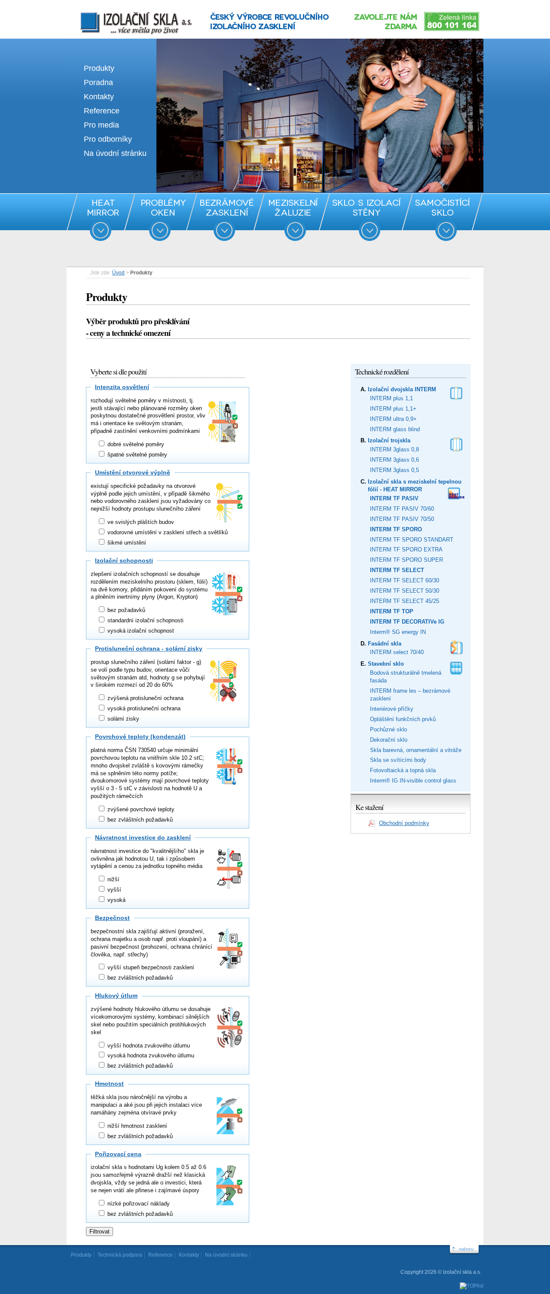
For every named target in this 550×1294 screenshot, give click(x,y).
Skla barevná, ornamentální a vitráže (415, 750)
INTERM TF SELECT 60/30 (404, 580)
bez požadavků (125, 610)
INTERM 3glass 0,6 (394, 460)
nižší (112, 879)
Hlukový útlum (116, 995)
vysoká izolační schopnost (140, 630)
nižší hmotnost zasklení (136, 1126)
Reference (101, 111)
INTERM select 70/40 (397, 652)
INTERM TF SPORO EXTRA (406, 549)
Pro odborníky (108, 139)
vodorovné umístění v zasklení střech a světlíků (167, 532)
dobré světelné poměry (135, 444)
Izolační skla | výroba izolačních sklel (124, 12)
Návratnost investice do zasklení (143, 837)
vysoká (115, 900)
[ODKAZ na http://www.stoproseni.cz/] (275, 190)
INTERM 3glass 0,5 (394, 470)
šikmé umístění (126, 542)
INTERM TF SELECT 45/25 (404, 601)
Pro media (101, 125)
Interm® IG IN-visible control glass (413, 780)
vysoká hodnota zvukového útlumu (150, 1055)
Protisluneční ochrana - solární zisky (148, 648)
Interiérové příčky (391, 709)
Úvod (118, 272)
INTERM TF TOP (391, 611)
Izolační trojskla (389, 440)
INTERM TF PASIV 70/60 (402, 508)
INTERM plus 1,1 (391, 398)
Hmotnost (109, 1083)
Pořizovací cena (118, 1154)
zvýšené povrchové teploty (140, 809)
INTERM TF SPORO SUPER (406, 560)
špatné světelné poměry (136, 454)
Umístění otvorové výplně (132, 472)
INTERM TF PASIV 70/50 (402, 519)
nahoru (466, 1248)
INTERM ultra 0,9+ (393, 419)
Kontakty (99, 96)
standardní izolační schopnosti (144, 620)
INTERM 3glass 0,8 (394, 449)
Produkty (99, 68)
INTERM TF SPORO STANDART (411, 539)
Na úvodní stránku (115, 153)
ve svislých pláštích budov (140, 522)
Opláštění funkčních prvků (403, 719)
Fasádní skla (384, 643)
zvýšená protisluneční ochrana (144, 698)
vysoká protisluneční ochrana (143, 708)
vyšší (113, 889)
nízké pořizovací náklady (138, 1203)
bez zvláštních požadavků (139, 819)
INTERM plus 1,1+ (393, 408)
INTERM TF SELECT (397, 570)
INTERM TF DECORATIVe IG (407, 621)
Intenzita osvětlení (122, 387)
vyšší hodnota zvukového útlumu (148, 1045)
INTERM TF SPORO (396, 529)
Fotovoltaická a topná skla (403, 770)
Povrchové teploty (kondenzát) (140, 736)
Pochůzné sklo (388, 729)
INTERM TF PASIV (394, 498)
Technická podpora (120, 1255)
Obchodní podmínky (404, 823)
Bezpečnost (112, 917)
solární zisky (122, 719)
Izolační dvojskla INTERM (402, 389)
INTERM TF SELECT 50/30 (404, 591)
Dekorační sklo (388, 740)
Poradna (98, 82)
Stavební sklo (386, 664)
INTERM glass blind (395, 429)
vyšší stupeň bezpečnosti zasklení (150, 967)
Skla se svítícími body (398, 760)
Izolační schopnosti (124, 560)
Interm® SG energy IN (398, 632)
